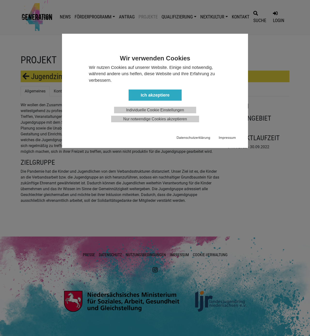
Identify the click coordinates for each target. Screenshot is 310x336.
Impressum (227, 137)
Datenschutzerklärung (193, 137)
